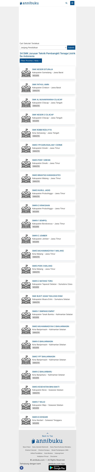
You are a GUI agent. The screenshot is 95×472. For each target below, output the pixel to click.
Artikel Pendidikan (36, 453)
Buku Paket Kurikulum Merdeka (60, 447)
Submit (71, 47)
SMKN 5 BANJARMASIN (42, 341)
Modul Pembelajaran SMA (60, 450)
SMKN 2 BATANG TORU (42, 281)
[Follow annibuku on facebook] (21, 468)
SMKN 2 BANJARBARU (42, 371)
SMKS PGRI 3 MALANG (42, 266)
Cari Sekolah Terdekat (29, 43)
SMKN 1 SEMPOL (39, 220)
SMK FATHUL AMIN (40, 84)
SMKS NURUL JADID (41, 190)
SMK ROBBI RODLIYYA (42, 130)
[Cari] (66, 3)
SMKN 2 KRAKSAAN (41, 205)
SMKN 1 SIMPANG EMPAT (43, 311)
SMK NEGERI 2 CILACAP (43, 114)
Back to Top (47, 436)
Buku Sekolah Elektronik (40, 447)
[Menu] (72, 3)
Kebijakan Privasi (42, 456)
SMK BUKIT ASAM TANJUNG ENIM (47, 296)
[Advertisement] (47, 24)
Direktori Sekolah (30, 450)
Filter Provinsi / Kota (30, 60)
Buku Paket (26, 447)
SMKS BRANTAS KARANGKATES (46, 175)
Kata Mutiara (48, 453)
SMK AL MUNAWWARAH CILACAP (47, 99)
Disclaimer (53, 456)
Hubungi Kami (59, 453)
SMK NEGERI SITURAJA (42, 69)
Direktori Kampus (44, 450)
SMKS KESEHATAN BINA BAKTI (45, 387)
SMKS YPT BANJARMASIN (43, 356)
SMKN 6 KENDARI (40, 417)
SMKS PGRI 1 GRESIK (41, 160)
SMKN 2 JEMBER (39, 235)
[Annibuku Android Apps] (57, 470)
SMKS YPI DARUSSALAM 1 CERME (47, 145)
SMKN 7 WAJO (38, 402)
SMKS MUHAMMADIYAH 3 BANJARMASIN (50, 326)
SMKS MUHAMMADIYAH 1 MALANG (48, 251)
